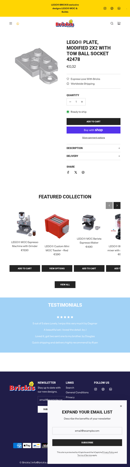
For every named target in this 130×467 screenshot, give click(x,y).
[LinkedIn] (118, 8)
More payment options (93, 137)
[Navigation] (10, 23)
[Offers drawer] (17, 23)
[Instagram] (104, 8)
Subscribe (87, 442)
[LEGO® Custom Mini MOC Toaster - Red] (57, 226)
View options (57, 268)
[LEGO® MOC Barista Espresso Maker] (89, 222)
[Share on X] (75, 173)
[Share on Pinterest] (83, 173)
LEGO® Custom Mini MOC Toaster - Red (57, 248)
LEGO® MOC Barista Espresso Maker (89, 240)
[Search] (111, 23)
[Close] (120, 406)
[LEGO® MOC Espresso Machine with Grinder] (25, 224)
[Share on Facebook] (68, 173)
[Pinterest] (111, 8)
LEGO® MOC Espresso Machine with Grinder (24, 244)
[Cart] (118, 23)
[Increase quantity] (81, 101)
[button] (109, 205)
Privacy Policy (108, 452)
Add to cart (25, 268)
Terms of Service (84, 455)
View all (65, 284)
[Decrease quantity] (70, 101)
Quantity (73, 95)
